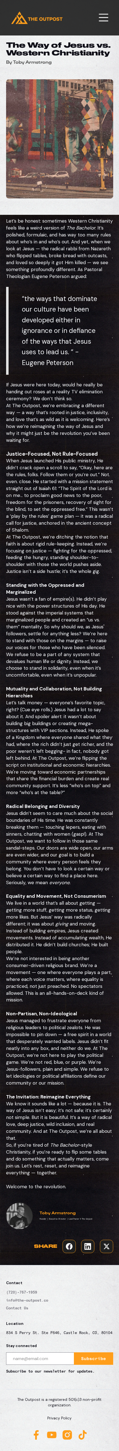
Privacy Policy (59, 1418)
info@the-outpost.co (27, 1300)
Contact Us (17, 1307)
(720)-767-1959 (21, 1292)
